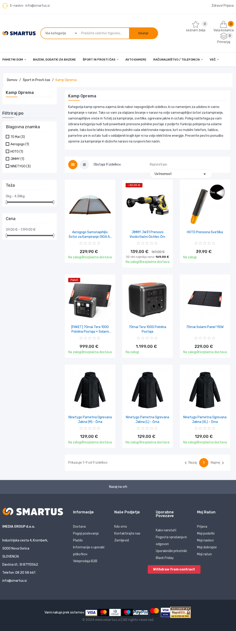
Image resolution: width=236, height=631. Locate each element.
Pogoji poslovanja (86, 533)
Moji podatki (206, 533)
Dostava (79, 527)
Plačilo (78, 540)
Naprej (218, 463)
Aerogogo (19, 144)
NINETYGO (20, 166)
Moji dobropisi (207, 547)
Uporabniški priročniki (171, 551)
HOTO (16, 152)
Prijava (202, 527)
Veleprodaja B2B (85, 561)
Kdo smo (120, 527)
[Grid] (72, 164)
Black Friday (165, 558)
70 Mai (17, 137)
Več (213, 59)
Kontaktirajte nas (127, 533)
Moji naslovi (205, 540)
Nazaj (190, 463)
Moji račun (204, 554)
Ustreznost (181, 174)
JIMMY (17, 159)
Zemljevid (121, 540)
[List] (84, 164)
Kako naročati (166, 530)
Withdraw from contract (174, 569)
